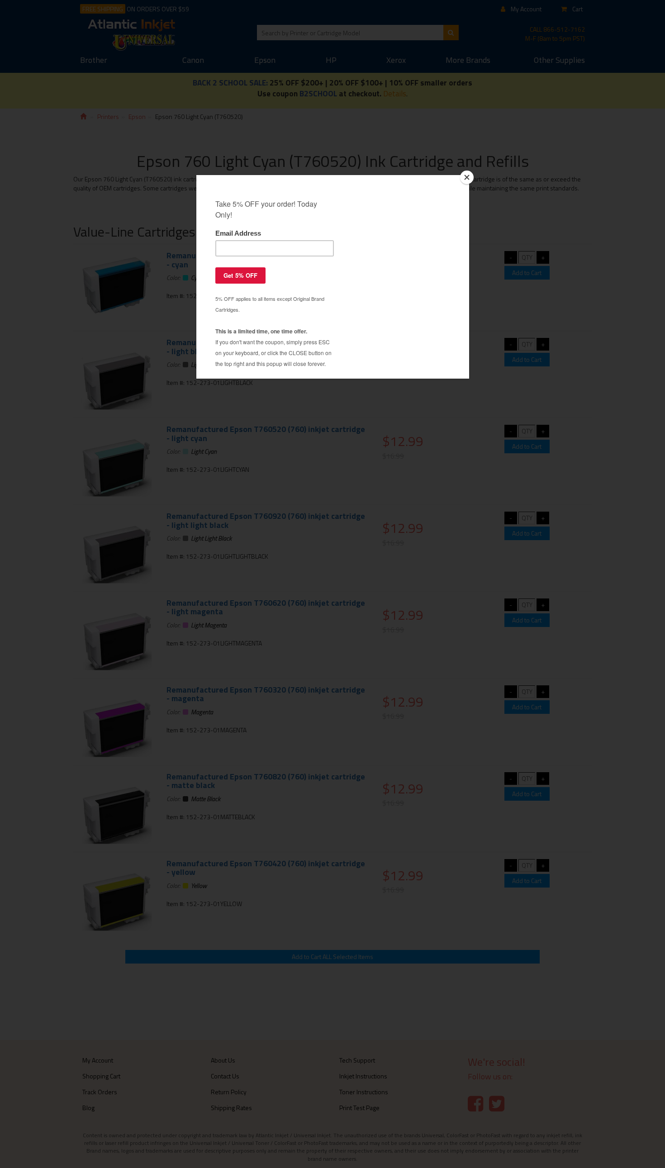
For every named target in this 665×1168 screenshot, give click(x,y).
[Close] (467, 177)
